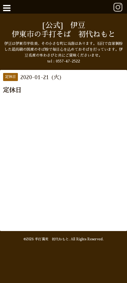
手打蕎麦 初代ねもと (52, 239)
